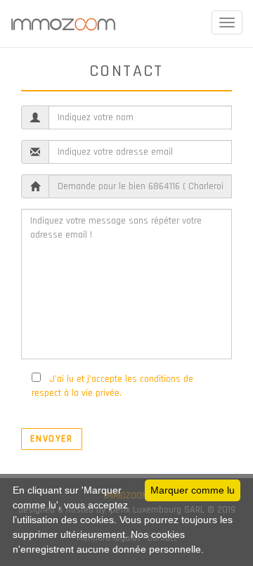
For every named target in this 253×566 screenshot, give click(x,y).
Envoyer (51, 438)
